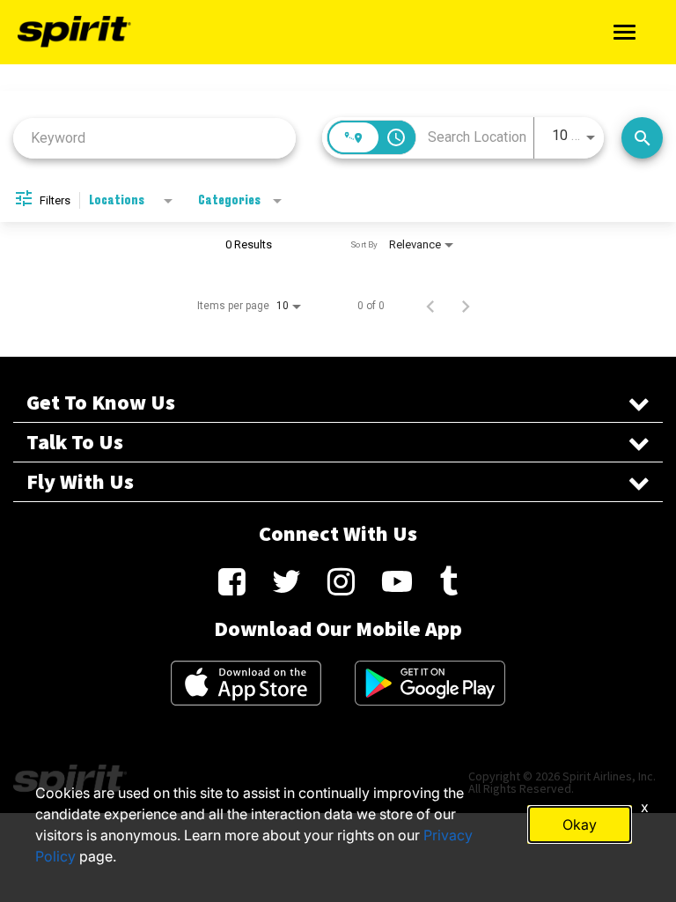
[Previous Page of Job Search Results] (430, 305)
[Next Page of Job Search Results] (465, 305)
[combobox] (154, 138)
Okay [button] (579, 824)
